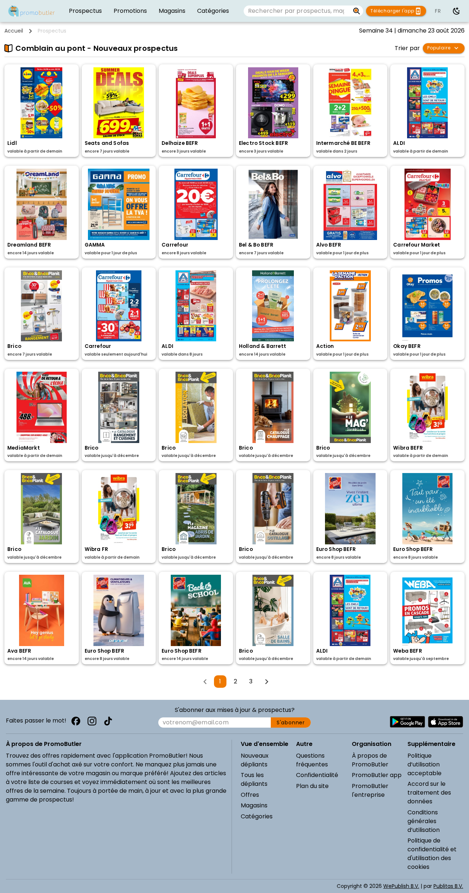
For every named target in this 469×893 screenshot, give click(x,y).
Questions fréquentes (312, 760)
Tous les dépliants (254, 779)
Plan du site (312, 786)
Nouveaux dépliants (255, 760)
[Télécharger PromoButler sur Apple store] (445, 722)
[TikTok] (108, 721)
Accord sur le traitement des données (429, 793)
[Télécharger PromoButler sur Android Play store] (407, 722)
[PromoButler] (31, 11)
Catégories (257, 816)
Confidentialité (317, 775)
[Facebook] (75, 721)
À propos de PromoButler (370, 760)
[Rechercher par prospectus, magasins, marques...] (356, 10)
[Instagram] (92, 721)
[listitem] (85, 11)
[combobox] (297, 11)
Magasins (254, 805)
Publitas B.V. (448, 886)
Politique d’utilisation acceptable (424, 764)
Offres (250, 795)
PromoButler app (377, 775)
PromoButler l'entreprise (370, 790)
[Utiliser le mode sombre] (456, 11)
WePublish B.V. (401, 886)
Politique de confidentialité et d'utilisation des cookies (432, 853)
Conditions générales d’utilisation (423, 821)
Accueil (13, 30)
